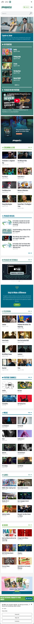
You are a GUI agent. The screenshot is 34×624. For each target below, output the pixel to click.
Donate (17, 304)
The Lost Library (5, 566)
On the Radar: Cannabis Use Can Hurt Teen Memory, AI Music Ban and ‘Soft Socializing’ (21, 222)
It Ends (15, 64)
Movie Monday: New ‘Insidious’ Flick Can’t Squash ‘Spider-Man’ (21, 237)
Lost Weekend (5, 426)
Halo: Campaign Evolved (23, 501)
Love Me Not (20, 466)
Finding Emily (17, 57)
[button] (31, 7)
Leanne (4, 324)
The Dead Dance (21, 452)
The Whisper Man (22, 161)
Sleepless (20, 553)
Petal (3, 439)
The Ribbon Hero (6, 190)
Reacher (4, 368)
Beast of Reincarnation (23, 488)
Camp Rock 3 (21, 177)
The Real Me (20, 426)
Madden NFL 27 (5, 501)
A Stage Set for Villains (23, 538)
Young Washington (7, 204)
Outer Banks (5, 340)
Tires (19, 368)
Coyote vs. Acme (7, 35)
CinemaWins (5, 404)
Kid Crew (20, 390)
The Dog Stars (17, 71)
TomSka (4, 390)
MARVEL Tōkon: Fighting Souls (9, 488)
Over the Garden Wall (23, 340)
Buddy (15, 49)
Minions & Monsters (23, 190)
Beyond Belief (17, 78)
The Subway (5, 466)
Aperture (4, 452)
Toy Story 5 (5, 177)
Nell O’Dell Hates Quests (7, 553)
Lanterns (20, 354)
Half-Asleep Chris (22, 404)
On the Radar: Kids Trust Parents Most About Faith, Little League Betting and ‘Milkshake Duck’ (21, 245)
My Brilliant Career (7, 354)
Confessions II (21, 439)
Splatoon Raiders (6, 514)
